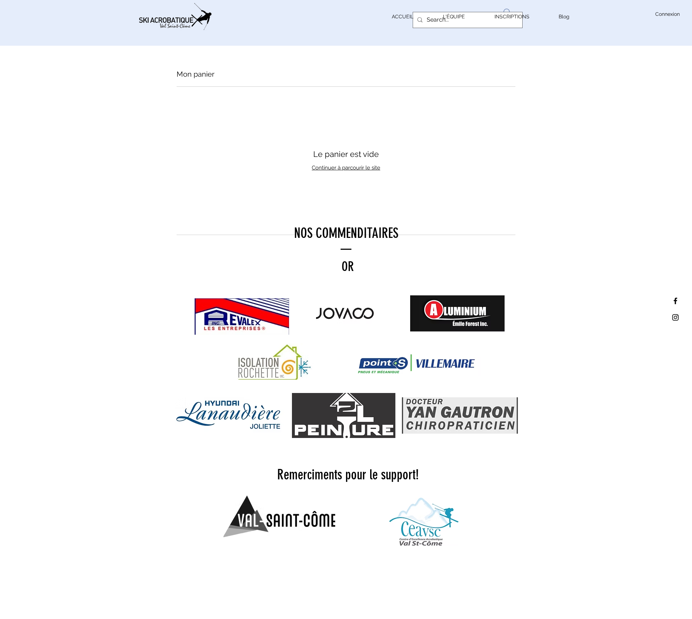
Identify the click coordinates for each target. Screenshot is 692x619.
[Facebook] (675, 301)
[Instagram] (675, 317)
